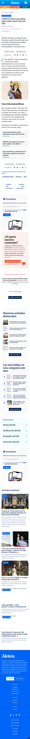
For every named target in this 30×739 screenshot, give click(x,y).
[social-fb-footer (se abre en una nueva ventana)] (13, 715)
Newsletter (15, 700)
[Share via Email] (23, 55)
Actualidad (15, 687)
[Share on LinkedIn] (17, 55)
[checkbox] (3, 210)
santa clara (18, 176)
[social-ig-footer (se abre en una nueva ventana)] (19, 715)
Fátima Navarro (5, 29)
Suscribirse (10, 678)
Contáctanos (15, 731)
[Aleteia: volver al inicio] (15, 2)
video (25, 176)
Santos (11, 12)
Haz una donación (15, 722)
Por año (15, 709)
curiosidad (5, 562)
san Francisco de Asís (7, 176)
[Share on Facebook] (14, 55)
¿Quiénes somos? (15, 725)
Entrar (19, 291)
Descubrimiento (15, 693)
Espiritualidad (5, 12)
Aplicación (15, 702)
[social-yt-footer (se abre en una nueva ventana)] (10, 715)
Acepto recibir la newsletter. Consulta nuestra (15, 210)
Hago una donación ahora (12, 261)
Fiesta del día (9, 425)
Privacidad (15, 734)
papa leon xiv (6, 533)
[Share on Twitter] (20, 55)
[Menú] (5, 3)
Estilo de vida (15, 691)
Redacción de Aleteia (15, 29)
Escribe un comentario (15, 297)
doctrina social (6, 590)
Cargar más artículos (15, 354)
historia (5, 496)
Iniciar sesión (19, 678)
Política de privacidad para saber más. (15, 210)
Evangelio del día (11, 436)
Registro (5, 7)
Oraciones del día (11, 442)
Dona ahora (14, 7)
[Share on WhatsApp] (25, 55)
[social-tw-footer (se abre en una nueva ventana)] (16, 715)
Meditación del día (12, 430)
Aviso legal (15, 728)
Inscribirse (6, 214)
